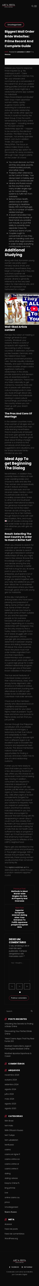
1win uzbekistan (11, 1140)
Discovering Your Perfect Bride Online (18, 1032)
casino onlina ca (12, 1159)
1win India (9, 1125)
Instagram (28, 1267)
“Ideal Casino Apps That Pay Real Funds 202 (19, 1040)
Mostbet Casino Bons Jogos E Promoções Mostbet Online (18, 1047)
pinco (7, 1202)
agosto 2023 (10, 1103)
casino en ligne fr (12, 1154)
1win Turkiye (10, 1135)
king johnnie (10, 1188)
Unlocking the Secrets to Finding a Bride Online (19, 1025)
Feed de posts (11, 1229)
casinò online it (11, 1168)
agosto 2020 (10, 1108)
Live (6, 1192)
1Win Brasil (9, 1120)
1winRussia (9, 1144)
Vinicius (8, 54)
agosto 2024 (10, 1089)
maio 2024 (9, 1099)
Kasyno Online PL (12, 1183)
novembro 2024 (12, 1075)
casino (8, 1149)
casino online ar (12, 1164)
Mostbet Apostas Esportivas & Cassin (18, 1054)
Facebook (15, 1267)
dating (8, 1173)
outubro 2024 (11, 1079)
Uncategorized (14, 24)
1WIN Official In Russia (14, 1130)
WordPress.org (11, 1238)
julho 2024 (9, 1094)
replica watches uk (17, 867)
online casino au (12, 1197)
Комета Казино (11, 1212)
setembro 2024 (11, 1084)
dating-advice (11, 1178)
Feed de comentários (14, 1233)
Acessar (8, 1224)
